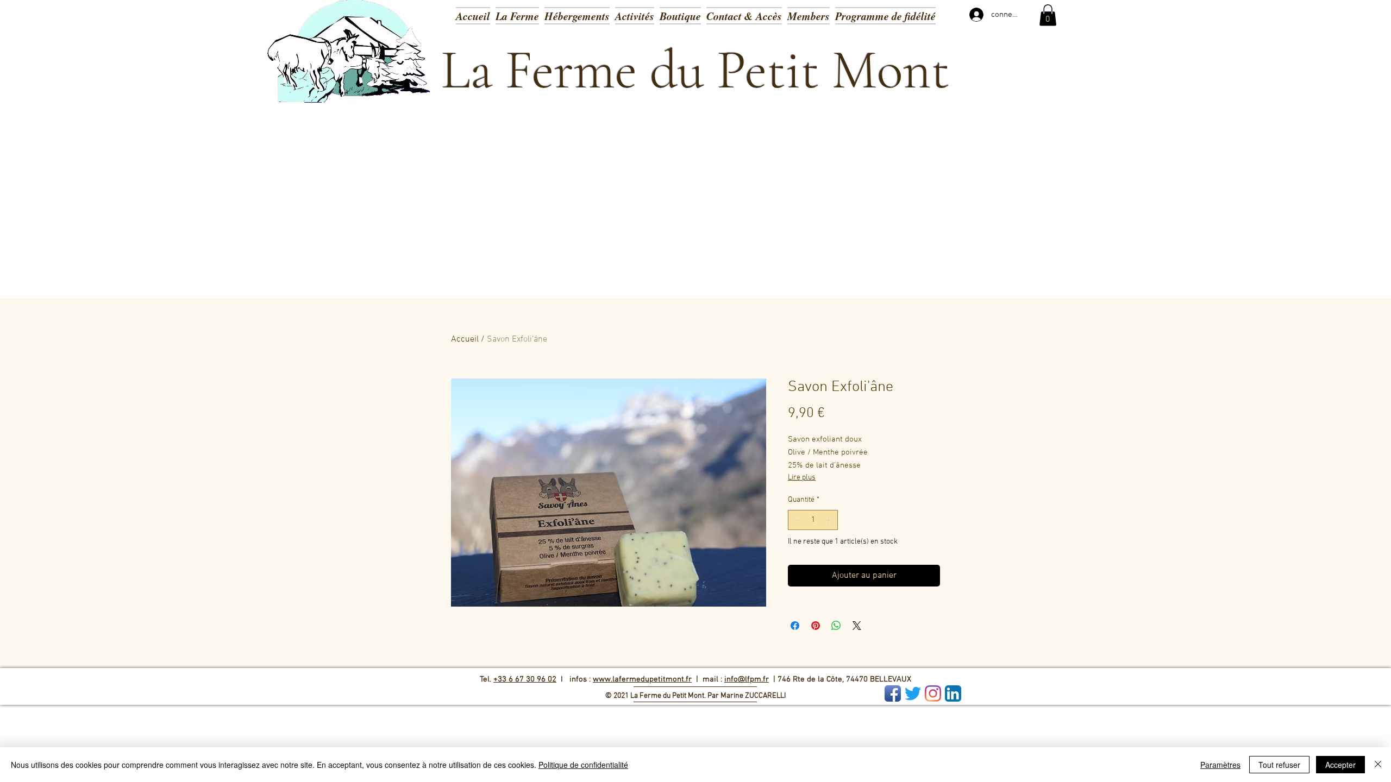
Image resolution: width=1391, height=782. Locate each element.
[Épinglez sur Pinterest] (815, 625)
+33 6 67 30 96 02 (524, 679)
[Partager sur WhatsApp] (836, 625)
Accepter (1340, 764)
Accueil (465, 339)
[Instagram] (933, 693)
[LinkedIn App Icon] (953, 693)
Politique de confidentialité (583, 764)
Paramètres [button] (1220, 764)
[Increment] (829, 519)
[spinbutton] (813, 519)
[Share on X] (856, 625)
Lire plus (802, 477)
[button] (634, 15)
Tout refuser (1279, 764)
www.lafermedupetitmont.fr (642, 679)
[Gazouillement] (913, 693)
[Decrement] (796, 519)
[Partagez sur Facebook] (794, 625)
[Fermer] (1377, 764)
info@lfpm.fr (746, 679)
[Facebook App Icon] (893, 693)
